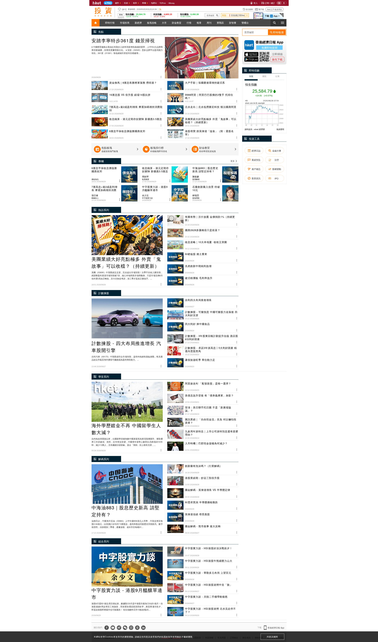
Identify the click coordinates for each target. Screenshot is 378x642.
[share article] (119, 181)
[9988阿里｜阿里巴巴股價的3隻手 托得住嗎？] (202, 97)
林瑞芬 (195, 195)
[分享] (161, 76)
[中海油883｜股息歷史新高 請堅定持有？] (215, 174)
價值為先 (95, 179)
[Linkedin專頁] (143, 628)
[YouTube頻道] (112, 628)
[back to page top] (370, 625)
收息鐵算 (145, 179)
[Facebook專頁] (106, 628)
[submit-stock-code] (217, 15)
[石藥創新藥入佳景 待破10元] (215, 193)
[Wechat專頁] (125, 628)
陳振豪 (195, 176)
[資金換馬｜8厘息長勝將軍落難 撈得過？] (127, 86)
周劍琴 (145, 176)
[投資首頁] (96, 22)
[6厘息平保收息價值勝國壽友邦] (127, 133)
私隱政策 (165, 636)
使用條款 (176, 636)
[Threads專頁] (137, 628)
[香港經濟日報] (97, 3)
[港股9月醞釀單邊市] (165, 193)
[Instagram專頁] (131, 628)
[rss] (160, 9)
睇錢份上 (95, 198)
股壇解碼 (195, 179)
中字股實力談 (147, 198)
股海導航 (195, 198)
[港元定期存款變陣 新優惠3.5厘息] (127, 121)
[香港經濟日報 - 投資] (103, 12)
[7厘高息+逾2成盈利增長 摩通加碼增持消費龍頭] (127, 109)
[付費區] (108, 3)
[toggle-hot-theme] (247, 15)
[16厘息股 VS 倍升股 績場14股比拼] (127, 97)
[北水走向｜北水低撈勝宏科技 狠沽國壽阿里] (202, 109)
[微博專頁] (119, 628)
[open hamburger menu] (282, 22)
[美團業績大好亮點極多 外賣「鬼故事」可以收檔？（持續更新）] (202, 121)
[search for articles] (274, 22)
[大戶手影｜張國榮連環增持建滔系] (202, 86)
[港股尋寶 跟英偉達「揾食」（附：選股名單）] (202, 133)
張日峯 (95, 195)
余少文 (145, 195)
